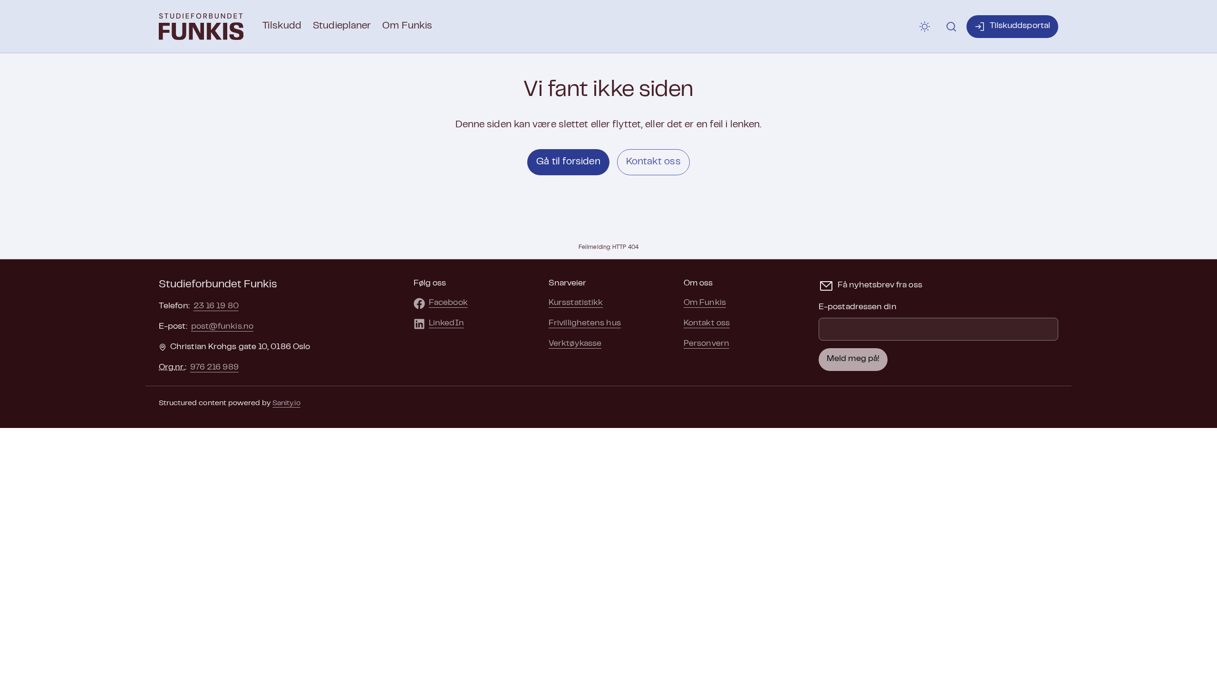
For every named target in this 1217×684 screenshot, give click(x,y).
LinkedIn (446, 323)
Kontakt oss (653, 162)
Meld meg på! (853, 359)
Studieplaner (342, 26)
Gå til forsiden (568, 162)
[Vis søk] (951, 26)
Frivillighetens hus (585, 323)
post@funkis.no (222, 327)
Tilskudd (281, 26)
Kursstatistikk (576, 303)
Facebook (448, 303)
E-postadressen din (858, 307)
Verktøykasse (575, 344)
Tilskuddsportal (1020, 26)
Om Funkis (407, 26)
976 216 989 (214, 367)
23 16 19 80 (216, 306)
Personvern (706, 344)
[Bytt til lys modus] (924, 26)
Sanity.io (286, 403)
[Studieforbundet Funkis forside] (201, 26)
